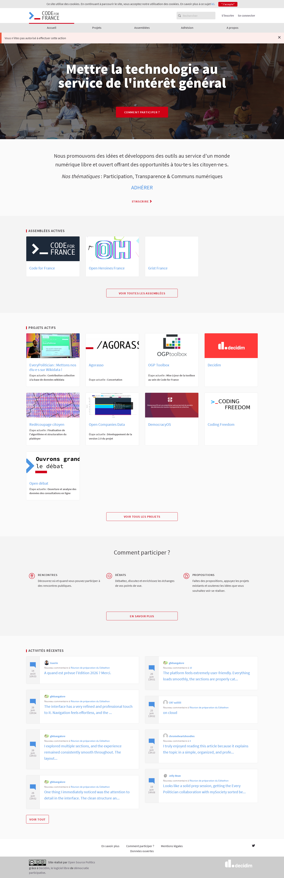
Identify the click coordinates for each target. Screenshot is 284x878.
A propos (232, 28)
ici (212, 4)
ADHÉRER (142, 187)
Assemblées (142, 28)
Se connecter (246, 15)
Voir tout (37, 819)
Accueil (51, 28)
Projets (96, 28)
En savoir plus (142, 616)
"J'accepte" (228, 4)
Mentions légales (172, 846)
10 (191, 667)
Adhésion (187, 28)
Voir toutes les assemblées (142, 293)
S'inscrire (228, 15)
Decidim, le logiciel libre (54, 868)
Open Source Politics (81, 862)
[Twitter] (253, 846)
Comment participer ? (142, 112)
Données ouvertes (142, 851)
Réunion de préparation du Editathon (90, 667)
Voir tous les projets (142, 516)
